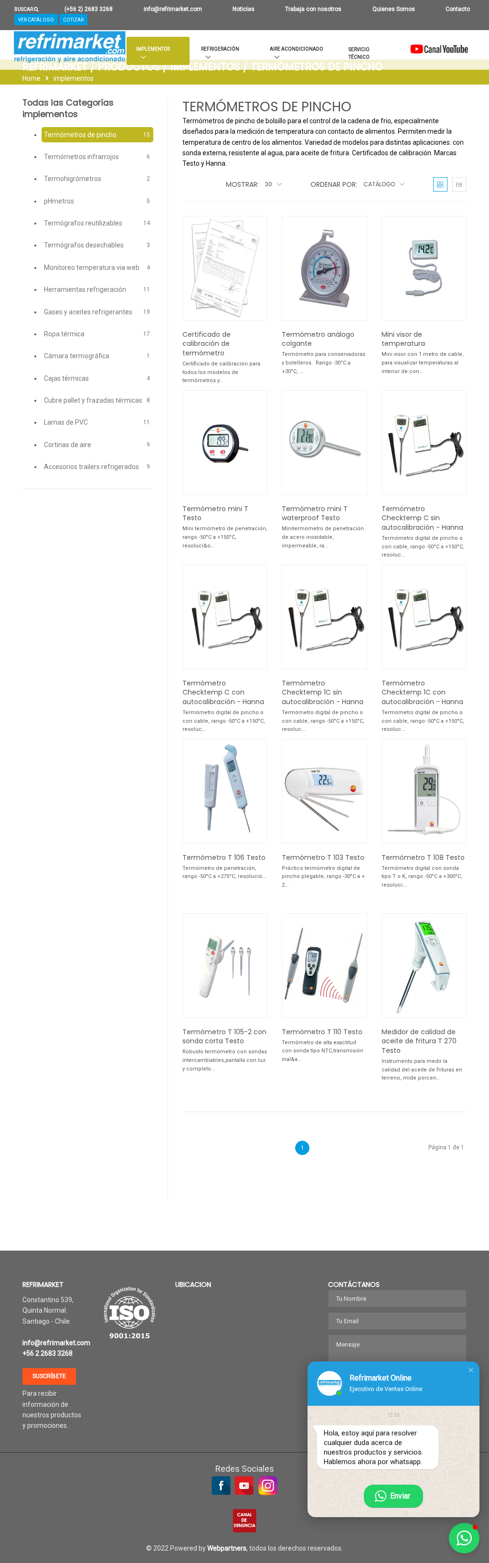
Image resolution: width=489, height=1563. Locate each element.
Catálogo (379, 184)
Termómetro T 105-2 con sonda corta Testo (224, 1036)
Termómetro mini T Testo (215, 513)
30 (269, 184)
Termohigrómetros (97, 178)
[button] (471, 1370)
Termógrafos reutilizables (97, 223)
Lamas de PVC (97, 422)
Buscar (24, 9)
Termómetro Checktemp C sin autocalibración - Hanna (422, 518)
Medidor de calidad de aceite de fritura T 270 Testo (419, 1041)
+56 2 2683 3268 (47, 1353)
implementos (73, 78)
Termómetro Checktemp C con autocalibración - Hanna (223, 692)
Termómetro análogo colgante (318, 339)
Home (31, 78)
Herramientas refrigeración (97, 289)
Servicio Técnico (359, 53)
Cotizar (73, 19)
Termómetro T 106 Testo (224, 857)
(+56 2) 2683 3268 (88, 9)
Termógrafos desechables (97, 245)
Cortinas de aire (97, 445)
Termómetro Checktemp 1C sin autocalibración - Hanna (322, 692)
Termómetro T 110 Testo (322, 1032)
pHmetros (97, 201)
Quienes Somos (393, 9)
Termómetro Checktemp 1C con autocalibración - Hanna (422, 692)
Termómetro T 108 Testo (423, 857)
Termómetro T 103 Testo (323, 857)
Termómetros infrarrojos (97, 157)
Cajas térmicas (97, 378)
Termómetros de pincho (97, 135)
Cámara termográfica (97, 356)
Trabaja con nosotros (313, 9)
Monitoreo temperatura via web (97, 267)
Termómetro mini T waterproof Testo (315, 513)
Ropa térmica (97, 334)
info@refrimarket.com (173, 9)
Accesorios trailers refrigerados (97, 467)
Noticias (244, 9)
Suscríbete (49, 1376)
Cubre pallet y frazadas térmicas (97, 400)
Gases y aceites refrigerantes (97, 312)
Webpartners (226, 1548)
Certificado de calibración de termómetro (206, 344)
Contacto (458, 9)
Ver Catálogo (36, 19)
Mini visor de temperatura (403, 339)
